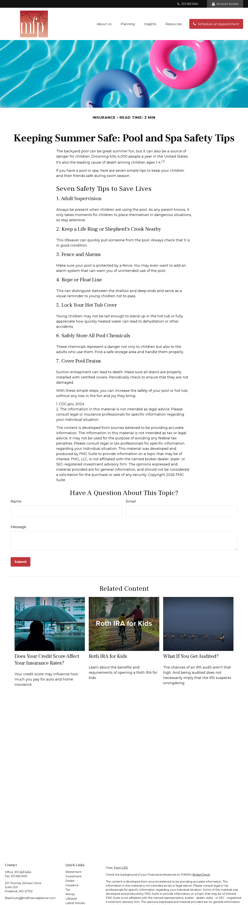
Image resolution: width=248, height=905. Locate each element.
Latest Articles (75, 903)
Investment (73, 876)
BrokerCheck (201, 874)
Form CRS (121, 867)
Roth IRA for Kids (108, 656)
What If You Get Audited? (191, 656)
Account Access (227, 4)
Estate (69, 881)
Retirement (73, 872)
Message (18, 527)
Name (16, 501)
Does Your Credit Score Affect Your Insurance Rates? (47, 659)
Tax (67, 889)
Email (131, 501)
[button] (104, 23)
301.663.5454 (190, 4)
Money (70, 894)
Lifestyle (71, 898)
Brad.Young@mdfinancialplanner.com (30, 898)
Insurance (72, 885)
